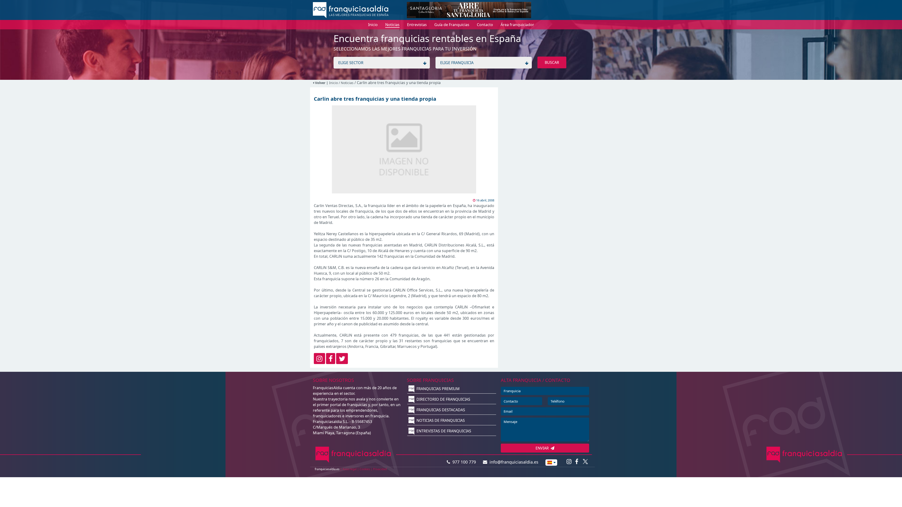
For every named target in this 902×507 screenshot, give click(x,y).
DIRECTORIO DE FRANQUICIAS (443, 399)
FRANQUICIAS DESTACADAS (440, 409)
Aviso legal (349, 469)
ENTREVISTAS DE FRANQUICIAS (443, 431)
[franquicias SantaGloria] (469, 9)
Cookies (365, 469)
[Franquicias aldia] (351, 9)
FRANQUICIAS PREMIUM (438, 388)
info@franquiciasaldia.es (512, 462)
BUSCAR (552, 62)
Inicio (333, 83)
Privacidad (380, 469)
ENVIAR (543, 448)
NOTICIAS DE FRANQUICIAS (440, 420)
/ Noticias (346, 83)
